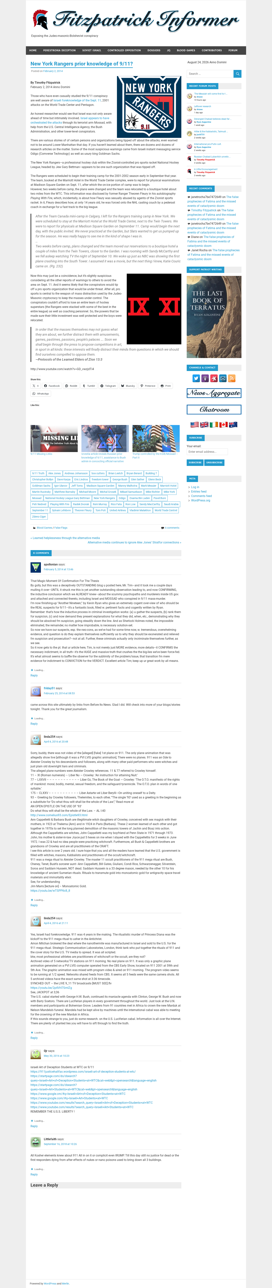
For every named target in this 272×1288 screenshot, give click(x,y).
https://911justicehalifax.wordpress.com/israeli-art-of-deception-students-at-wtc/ (83, 1071)
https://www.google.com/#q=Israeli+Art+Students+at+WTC (69, 1098)
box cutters (98, 473)
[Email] (223, 378)
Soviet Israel (91, 50)
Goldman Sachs (41, 485)
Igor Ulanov (60, 485)
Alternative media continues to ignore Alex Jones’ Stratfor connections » (134, 542)
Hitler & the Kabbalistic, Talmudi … (211, 131)
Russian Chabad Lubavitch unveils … (212, 156)
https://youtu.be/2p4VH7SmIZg (51, 988)
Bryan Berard (134, 473)
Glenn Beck (154, 479)
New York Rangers (104, 498)
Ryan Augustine (204, 122)
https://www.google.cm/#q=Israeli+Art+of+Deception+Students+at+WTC (78, 1094)
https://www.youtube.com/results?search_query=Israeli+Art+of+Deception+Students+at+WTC (92, 1102)
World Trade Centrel (166, 510)
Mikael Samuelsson (131, 491)
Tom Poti (100, 510)
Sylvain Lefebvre (61, 510)
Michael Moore (87, 491)
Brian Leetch (115, 473)
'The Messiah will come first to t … (210, 94)
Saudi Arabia (171, 504)
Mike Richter (153, 491)
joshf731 (201, 134)
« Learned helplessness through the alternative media (65, 538)
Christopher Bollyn (42, 479)
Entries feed (198, 491)
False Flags (60, 527)
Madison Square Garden (100, 485)
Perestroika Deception (59, 50)
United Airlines (118, 510)
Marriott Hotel (168, 485)
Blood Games (186, 50)
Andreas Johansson (76, 473)
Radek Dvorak (81, 504)
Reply (34, 675)
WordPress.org (200, 500)
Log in (195, 487)
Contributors (212, 50)
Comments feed (201, 496)
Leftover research (202, 106)
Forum (233, 50)
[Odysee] (214, 378)
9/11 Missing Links (41, 453)
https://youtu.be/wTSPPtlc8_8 (50, 890)
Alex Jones (54, 473)
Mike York (169, 491)
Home (33, 50)
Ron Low (130, 504)
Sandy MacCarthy (150, 504)
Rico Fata (116, 504)
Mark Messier (148, 485)
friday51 (49, 688)
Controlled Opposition (124, 50)
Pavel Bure (160, 498)
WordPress (50, 1283)
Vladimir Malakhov (140, 510)
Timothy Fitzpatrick (206, 160)
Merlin (65, 1283)
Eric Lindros (81, 479)
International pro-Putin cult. (207, 144)
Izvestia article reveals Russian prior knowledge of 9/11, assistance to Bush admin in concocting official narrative (103, 457)
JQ (168, 50)
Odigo (122, 498)
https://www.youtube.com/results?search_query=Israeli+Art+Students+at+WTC (82, 1107)
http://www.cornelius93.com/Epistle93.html (59, 815)
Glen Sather (137, 479)
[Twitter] (196, 378)
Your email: (194, 446)
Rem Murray (100, 504)
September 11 (40, 510)
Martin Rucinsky (41, 491)
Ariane (200, 97)
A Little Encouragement (205, 169)
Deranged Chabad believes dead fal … (212, 119)
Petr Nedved (39, 504)
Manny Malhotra (127, 485)
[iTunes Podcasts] (205, 378)
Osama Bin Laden (140, 498)
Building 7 (151, 473)
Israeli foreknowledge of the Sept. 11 (77, 100)
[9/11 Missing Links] (54, 438)
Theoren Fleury (83, 510)
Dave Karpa (63, 479)
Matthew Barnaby (65, 491)
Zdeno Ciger (39, 516)
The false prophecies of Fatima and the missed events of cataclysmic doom (212, 201)
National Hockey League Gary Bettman (67, 498)
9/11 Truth (38, 473)
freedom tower (100, 479)
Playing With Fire (59, 504)
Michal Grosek (108, 491)
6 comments (172, 527)
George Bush (120, 479)
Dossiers (153, 50)
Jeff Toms (77, 485)
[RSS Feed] (232, 378)
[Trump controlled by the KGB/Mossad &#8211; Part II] (156, 438)
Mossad (36, 498)
